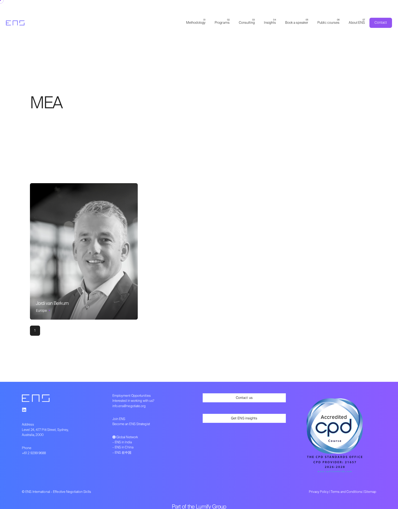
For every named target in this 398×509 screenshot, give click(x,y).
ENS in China (124, 447)
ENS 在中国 (123, 452)
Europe (41, 310)
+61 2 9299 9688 (34, 453)
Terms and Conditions (346, 492)
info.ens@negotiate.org (129, 406)
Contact (381, 22)
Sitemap (370, 492)
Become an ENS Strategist (131, 424)
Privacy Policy (318, 492)
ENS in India (123, 442)
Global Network (127, 437)
